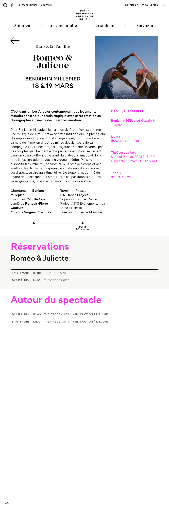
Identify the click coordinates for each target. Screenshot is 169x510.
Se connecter (150, 5)
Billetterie (131, 5)
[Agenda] (13, 5)
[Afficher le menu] (164, 5)
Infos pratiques (28, 5)
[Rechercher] (5, 5)
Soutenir (46, 5)
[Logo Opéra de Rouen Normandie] (85, 15)
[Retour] (15, 41)
